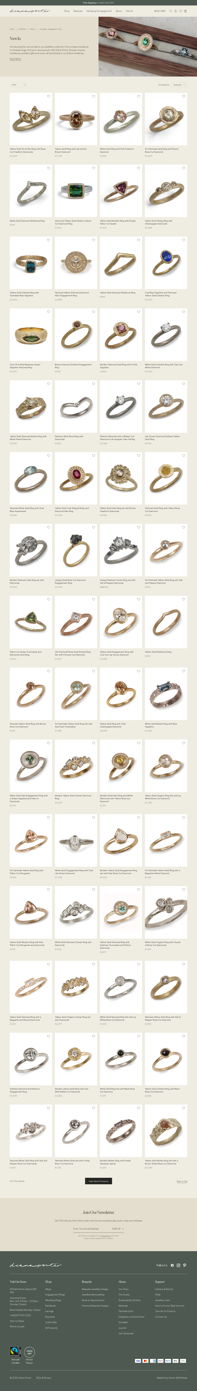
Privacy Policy (105, 1236)
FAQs (158, 1294)
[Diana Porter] (30, 11)
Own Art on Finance (165, 1311)
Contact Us (161, 1316)
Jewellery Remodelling (93, 1294)
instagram (178, 1265)
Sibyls (48, 1289)
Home (12, 29)
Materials (123, 1305)
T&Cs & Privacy (43, 1377)
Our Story (123, 1289)
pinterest (184, 1265)
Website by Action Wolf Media (172, 1377)
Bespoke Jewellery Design (95, 1289)
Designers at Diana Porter (132, 1316)
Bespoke (78, 11)
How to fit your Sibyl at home (169, 1305)
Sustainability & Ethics (129, 1300)
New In (32, 29)
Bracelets (50, 1316)
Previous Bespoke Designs (95, 1305)
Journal (122, 1327)
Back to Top (182, 1181)
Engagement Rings (55, 1294)
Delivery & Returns (164, 1289)
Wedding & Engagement (99, 11)
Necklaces (50, 1305)
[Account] (175, 11)
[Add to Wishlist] (48, 96)
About (119, 11)
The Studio (124, 1294)
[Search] (170, 11)
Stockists (123, 1322)
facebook (172, 1265)
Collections (22, 29)
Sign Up (116, 1228)
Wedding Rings (53, 1300)
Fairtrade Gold (126, 1311)
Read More (15, 58)
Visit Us (129, 11)
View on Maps (17, 1320)
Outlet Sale (51, 1322)
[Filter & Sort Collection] (18, 84)
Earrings (49, 1311)
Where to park (17, 1326)
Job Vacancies (126, 1333)
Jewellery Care (162, 1300)
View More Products (98, 1181)
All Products (51, 1327)
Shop (67, 11)
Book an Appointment (93, 1300)
